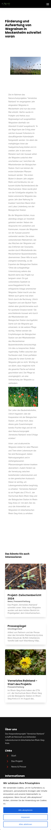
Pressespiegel (17, 626)
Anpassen (25, 817)
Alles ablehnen (25, 824)
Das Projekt (17, 761)
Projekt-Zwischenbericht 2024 (24, 596)
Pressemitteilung (22, 601)
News (10, 601)
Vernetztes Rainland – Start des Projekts (22, 682)
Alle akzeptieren (25, 810)
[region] (25, 804)
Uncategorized (15, 629)
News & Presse (18, 766)
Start (13, 755)
